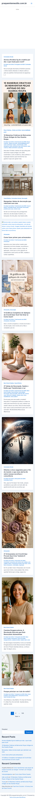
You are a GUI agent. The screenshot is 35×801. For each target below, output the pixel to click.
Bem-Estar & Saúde (9, 383)
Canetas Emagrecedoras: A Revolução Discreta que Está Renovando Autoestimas (14, 632)
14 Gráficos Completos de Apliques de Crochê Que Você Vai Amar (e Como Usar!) (17, 315)
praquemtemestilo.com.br (14, 3)
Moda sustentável (13, 147)
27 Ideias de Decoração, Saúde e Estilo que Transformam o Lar (16, 387)
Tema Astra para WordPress (18, 797)
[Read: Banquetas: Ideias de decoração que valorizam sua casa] (17, 179)
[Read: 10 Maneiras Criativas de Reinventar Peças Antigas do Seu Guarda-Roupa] (17, 103)
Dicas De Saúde (13, 393)
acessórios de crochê (15, 562)
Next (17, 716)
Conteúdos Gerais (8, 56)
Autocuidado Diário (13, 695)
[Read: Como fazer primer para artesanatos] (17, 226)
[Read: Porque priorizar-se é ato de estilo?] (17, 670)
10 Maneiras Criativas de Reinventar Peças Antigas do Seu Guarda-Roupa (17, 137)
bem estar (24, 563)
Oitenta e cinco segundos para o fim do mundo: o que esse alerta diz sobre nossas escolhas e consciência (17, 473)
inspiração (21, 565)
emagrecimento (7, 640)
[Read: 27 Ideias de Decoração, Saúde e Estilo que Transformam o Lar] (17, 356)
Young (4, 781)
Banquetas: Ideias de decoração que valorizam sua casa (17, 202)
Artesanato (7, 234)
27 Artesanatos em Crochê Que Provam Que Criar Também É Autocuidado (15, 556)
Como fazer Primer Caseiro (23, 774)
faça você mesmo (22, 146)
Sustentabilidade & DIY (23, 143)
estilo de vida (21, 393)
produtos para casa (8, 208)
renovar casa (17, 208)
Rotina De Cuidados (11, 395)
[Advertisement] (17, 28)
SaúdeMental (7, 396)
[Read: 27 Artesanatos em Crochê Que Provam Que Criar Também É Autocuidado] (17, 520)
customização (20, 144)
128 (22, 713)
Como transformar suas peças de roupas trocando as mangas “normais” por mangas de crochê (17, 769)
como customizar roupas (10, 144)
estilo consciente (13, 146)
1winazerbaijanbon (7, 774)
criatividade (15, 565)
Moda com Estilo (16, 130)
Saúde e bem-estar (21, 395)
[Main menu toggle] (31, 3)
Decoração (24, 198)
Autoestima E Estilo (17, 563)
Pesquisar (4, 729)
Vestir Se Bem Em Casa (9, 697)
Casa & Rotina (7, 198)
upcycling (20, 147)
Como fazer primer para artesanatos (17, 237)
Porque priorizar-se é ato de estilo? (17, 691)
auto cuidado (24, 562)
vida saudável (14, 396)
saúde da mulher (16, 640)
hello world (5, 777)
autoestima (14, 638)
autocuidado (22, 392)
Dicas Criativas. (8, 130)
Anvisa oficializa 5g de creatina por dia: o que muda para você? (17, 61)
